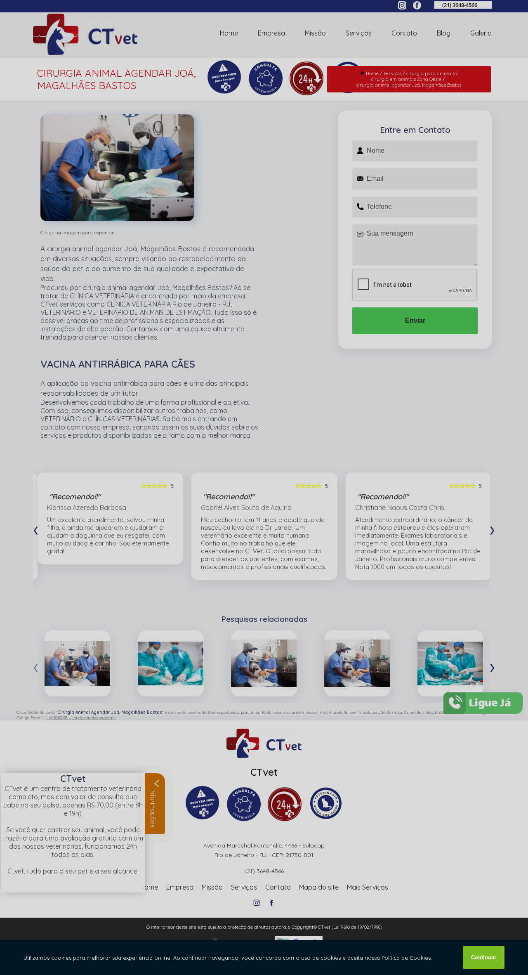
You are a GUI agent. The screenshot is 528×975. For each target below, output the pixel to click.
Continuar (483, 957)
